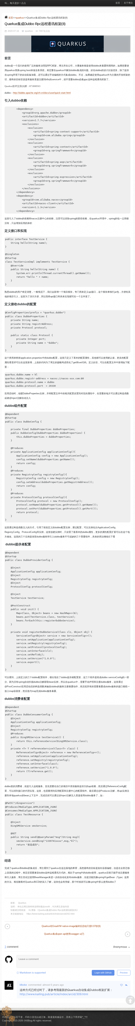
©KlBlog (28, 1020)
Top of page (130, 1000)
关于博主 (128, 3)
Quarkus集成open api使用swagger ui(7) (64, 934)
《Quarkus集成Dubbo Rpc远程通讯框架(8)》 (57, 910)
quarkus (20, 17)
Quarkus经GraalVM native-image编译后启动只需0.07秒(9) (71, 926)
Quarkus (22, 903)
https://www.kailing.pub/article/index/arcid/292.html (51, 914)
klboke (23, 984)
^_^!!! (85, 1017)
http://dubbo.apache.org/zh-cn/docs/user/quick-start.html (42, 93)
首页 (117, 3)
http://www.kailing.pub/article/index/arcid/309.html (54, 994)
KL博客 (32, 910)
